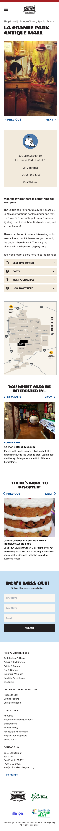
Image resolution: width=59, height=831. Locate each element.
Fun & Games (11, 670)
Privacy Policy (11, 727)
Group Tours (10, 739)
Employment (10, 723)
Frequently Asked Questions (18, 719)
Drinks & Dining (12, 666)
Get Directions (30, 167)
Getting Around (12, 698)
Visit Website (30, 182)
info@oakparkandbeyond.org (19, 767)
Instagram (12, 774)
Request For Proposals (15, 735)
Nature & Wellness (13, 673)
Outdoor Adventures (14, 678)
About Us (8, 715)
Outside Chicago (12, 702)
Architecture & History (15, 658)
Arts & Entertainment (14, 662)
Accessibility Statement (16, 731)
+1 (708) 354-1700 (30, 174)
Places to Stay (11, 694)
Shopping (9, 681)
